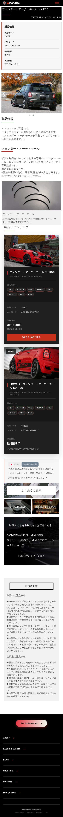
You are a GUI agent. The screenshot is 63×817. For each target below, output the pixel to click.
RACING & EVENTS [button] (12, 749)
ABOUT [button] (6, 738)
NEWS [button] (6, 760)
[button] (30, 115)
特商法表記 (30, 812)
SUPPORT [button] (7, 782)
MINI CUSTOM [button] (9, 793)
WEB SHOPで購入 (31, 337)
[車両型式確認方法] (17, 506)
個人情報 (39, 812)
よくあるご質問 (31, 490)
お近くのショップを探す (31, 555)
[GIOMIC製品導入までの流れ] (45, 506)
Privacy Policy (19, 812)
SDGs (46, 812)
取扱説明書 (31, 586)
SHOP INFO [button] (8, 771)
